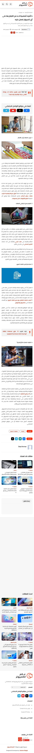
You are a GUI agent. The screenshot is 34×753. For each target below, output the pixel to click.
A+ (14, 33)
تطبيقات (14, 624)
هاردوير (14, 608)
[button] (23, 438)
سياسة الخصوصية (25, 712)
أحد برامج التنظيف (25, 394)
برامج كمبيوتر (29, 608)
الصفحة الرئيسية (28, 12)
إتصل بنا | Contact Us (25, 708)
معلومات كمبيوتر (14, 431)
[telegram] (6, 110)
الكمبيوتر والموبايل (20, 302)
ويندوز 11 (30, 470)
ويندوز (15, 470)
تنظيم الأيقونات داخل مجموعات (20, 198)
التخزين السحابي (28, 244)
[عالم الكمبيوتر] (25, 4)
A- (11, 33)
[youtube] (13, 110)
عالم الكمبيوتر (10, 747)
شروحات (20, 12)
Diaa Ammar (24, 29)
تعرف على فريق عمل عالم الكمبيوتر (21, 705)
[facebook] (27, 110)
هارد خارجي (18, 241)
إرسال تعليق (26, 501)
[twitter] (20, 110)
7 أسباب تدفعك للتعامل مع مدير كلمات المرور (20, 300)
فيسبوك (30, 624)
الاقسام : (30, 687)
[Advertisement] (17, 52)
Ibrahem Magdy (24, 750)
